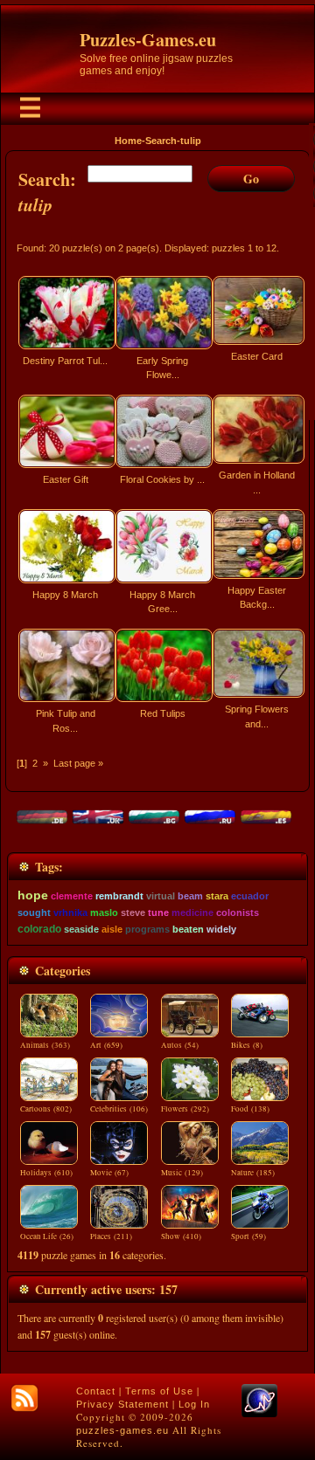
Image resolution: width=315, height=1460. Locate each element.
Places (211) (111, 1236)
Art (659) (106, 1045)
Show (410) (181, 1236)
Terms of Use (159, 1391)
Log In (194, 1404)
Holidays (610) (46, 1172)
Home (128, 140)
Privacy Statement (122, 1404)
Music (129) (182, 1172)
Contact (96, 1391)
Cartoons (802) (46, 1109)
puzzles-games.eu (122, 1430)
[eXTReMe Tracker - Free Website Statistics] (259, 1413)
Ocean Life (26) (47, 1236)
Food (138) (250, 1109)
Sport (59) (248, 1236)
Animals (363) (45, 1045)
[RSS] (24, 1398)
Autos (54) (180, 1045)
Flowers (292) (185, 1109)
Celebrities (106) (119, 1109)
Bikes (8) (246, 1045)
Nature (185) (253, 1172)
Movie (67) (109, 1172)
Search (161, 140)
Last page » (78, 763)
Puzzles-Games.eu (148, 39)
